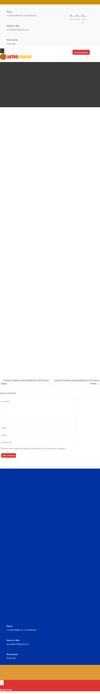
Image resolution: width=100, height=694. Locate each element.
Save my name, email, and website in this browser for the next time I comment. (33, 448)
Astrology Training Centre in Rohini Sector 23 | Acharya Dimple (76, 381)
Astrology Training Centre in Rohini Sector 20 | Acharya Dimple (25, 382)
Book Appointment (81, 52)
